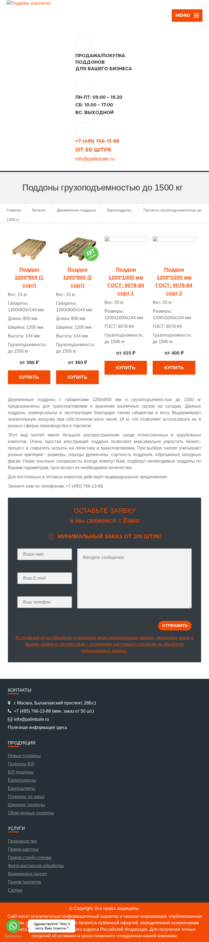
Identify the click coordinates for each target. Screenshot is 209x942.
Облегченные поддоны (31, 813)
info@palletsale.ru (95, 159)
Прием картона (23, 849)
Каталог (39, 210)
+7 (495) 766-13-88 (97, 141)
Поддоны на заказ (26, 796)
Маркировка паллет (27, 874)
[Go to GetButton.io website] (13, 936)
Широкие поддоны (26, 804)
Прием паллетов (24, 882)
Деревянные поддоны (76, 210)
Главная (14, 210)
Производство (22, 841)
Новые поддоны (24, 755)
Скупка (15, 890)
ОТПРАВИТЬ (105, 90)
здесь (61, 727)
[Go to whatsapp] (13, 926)
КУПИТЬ (29, 377)
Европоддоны (119, 210)
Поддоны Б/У (21, 764)
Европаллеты (21, 788)
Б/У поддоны (21, 772)
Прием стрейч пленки (29, 857)
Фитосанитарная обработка (36, 865)
